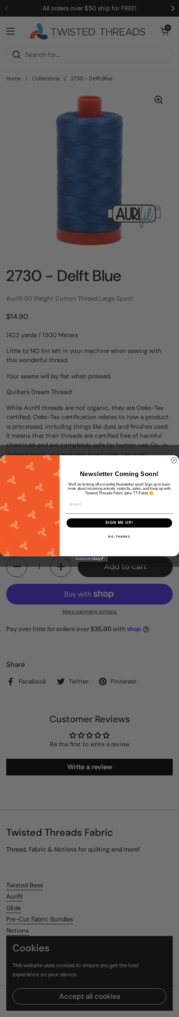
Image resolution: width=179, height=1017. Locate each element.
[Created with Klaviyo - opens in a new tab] (89, 559)
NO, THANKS (119, 536)
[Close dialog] (174, 460)
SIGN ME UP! (119, 523)
